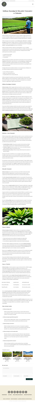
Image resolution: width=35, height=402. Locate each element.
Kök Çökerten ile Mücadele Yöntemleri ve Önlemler (17, 359)
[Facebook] (9, 392)
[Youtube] (14, 392)
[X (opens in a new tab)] (28, 0)
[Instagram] (17, 392)
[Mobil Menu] (32, 4)
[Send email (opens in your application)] (33, 0)
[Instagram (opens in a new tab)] (31, 0)
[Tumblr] (26, 392)
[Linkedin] (23, 392)
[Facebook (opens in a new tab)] (30, 0)
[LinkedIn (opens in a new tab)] (32, 0)
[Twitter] (12, 392)
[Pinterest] (20, 392)
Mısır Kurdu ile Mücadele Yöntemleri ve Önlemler (7, 359)
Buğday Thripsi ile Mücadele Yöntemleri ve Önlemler (28, 359)
